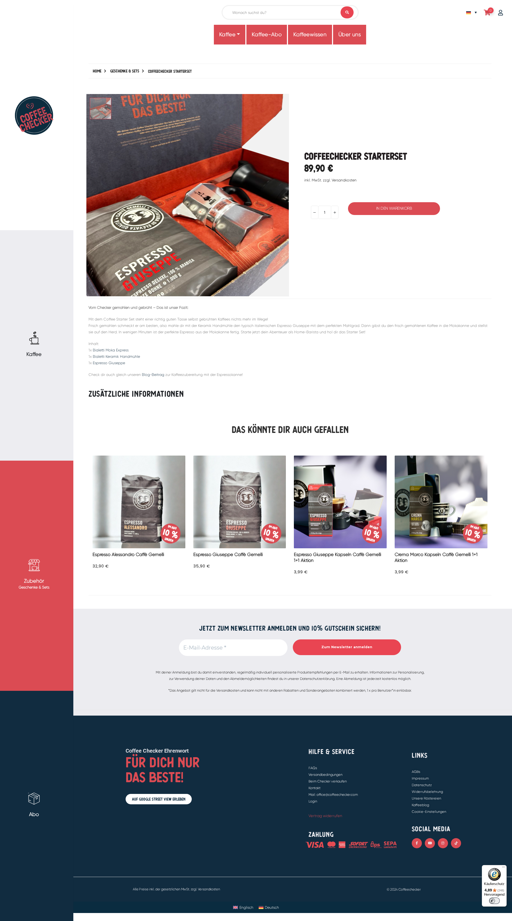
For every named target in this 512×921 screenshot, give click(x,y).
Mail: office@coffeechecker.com (333, 795)
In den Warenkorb (394, 208)
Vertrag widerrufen (325, 816)
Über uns (349, 34)
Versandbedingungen (325, 775)
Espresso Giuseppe (109, 363)
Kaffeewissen (309, 34)
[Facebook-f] (417, 843)
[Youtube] (430, 843)
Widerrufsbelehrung (427, 792)
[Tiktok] (456, 843)
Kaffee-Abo (267, 34)
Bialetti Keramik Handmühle (116, 356)
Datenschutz (422, 785)
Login (313, 801)
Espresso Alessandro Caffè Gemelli (128, 554)
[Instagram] (443, 843)
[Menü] (503, 868)
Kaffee (227, 34)
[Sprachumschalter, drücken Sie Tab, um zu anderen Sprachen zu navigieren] (471, 12)
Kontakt (315, 788)
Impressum (420, 778)
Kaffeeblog (420, 805)
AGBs (416, 772)
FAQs (313, 768)
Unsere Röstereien (426, 798)
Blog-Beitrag (153, 374)
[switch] (494, 901)
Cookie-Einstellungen (429, 812)
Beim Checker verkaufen (328, 781)
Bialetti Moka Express (111, 350)
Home (97, 71)
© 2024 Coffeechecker (404, 889)
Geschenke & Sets (124, 71)
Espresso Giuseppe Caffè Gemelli (228, 554)
